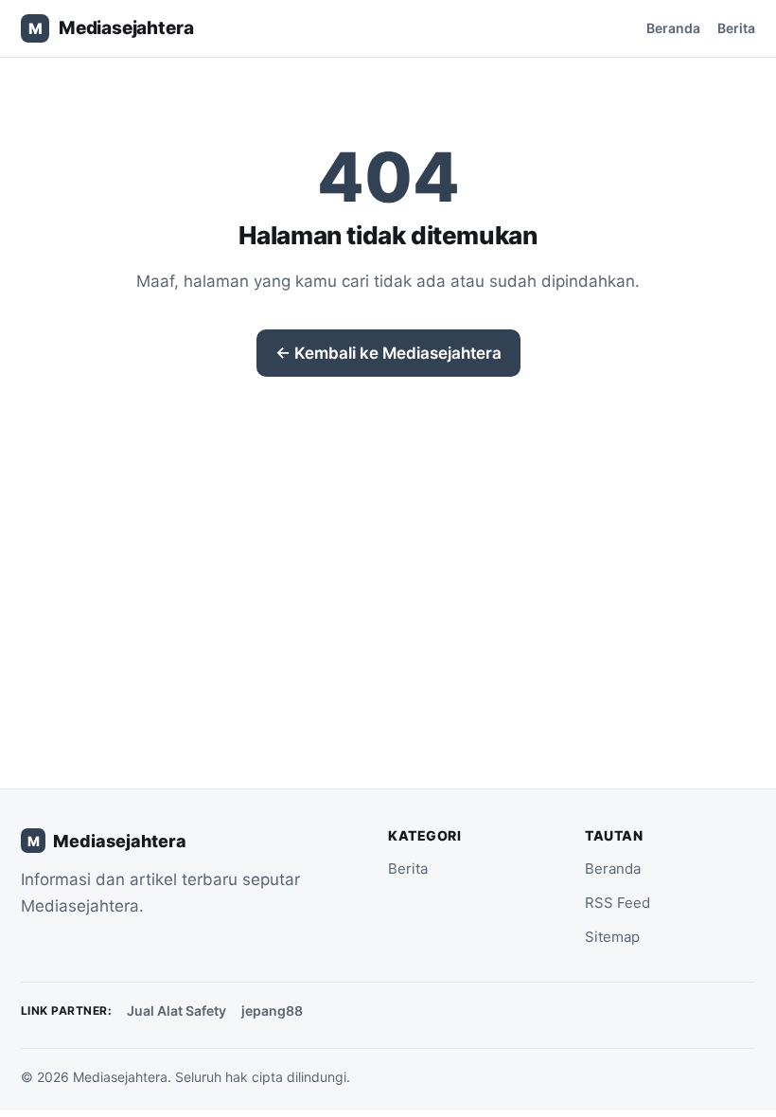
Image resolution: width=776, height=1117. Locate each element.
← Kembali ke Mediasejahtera (388, 353)
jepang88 (272, 1010)
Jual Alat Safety (176, 1010)
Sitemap (612, 937)
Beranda (673, 28)
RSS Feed (617, 903)
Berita (736, 28)
